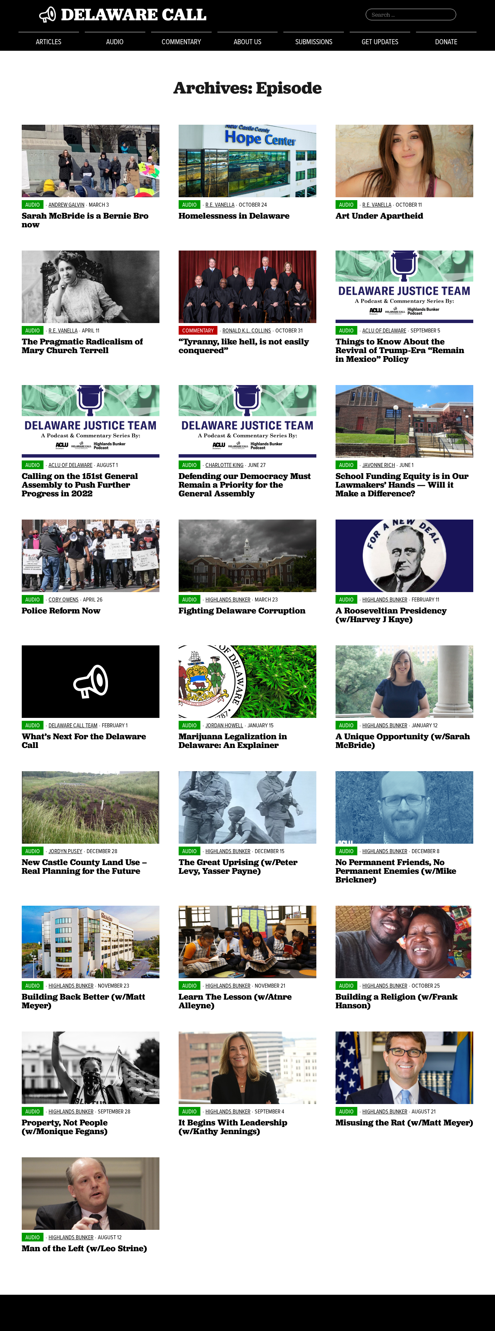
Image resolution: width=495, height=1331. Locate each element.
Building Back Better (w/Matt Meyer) (83, 1001)
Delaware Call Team (73, 725)
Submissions (313, 41)
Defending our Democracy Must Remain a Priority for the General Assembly (245, 484)
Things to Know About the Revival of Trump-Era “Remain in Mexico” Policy (400, 350)
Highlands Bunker (227, 599)
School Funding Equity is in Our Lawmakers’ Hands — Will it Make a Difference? (402, 484)
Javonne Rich (378, 465)
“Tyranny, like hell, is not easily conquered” (244, 346)
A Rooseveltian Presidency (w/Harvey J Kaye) (391, 615)
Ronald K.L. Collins (246, 330)
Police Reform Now (61, 610)
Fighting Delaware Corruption (242, 610)
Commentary (181, 41)
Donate (446, 41)
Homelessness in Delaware (234, 215)
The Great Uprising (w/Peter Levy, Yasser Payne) (238, 866)
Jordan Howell (224, 725)
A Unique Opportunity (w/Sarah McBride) (403, 741)
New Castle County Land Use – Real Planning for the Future (84, 866)
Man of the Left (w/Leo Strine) (84, 1248)
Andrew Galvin (66, 204)
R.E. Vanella (219, 204)
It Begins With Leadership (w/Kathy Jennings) (233, 1127)
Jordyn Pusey (65, 851)
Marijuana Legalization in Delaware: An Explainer (233, 741)
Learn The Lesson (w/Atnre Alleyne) (235, 1001)
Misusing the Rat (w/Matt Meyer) (404, 1122)
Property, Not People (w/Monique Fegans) (65, 1127)
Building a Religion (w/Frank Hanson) (397, 1001)
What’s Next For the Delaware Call (84, 741)
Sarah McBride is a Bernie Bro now (85, 220)
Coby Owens (64, 599)
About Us (247, 41)
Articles (48, 41)
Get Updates (380, 41)
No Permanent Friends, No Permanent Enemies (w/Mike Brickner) (396, 870)
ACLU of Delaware (384, 330)
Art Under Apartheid (379, 215)
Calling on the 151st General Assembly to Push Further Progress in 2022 (80, 484)
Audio (115, 41)
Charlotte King (224, 465)
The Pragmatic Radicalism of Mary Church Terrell (82, 346)
